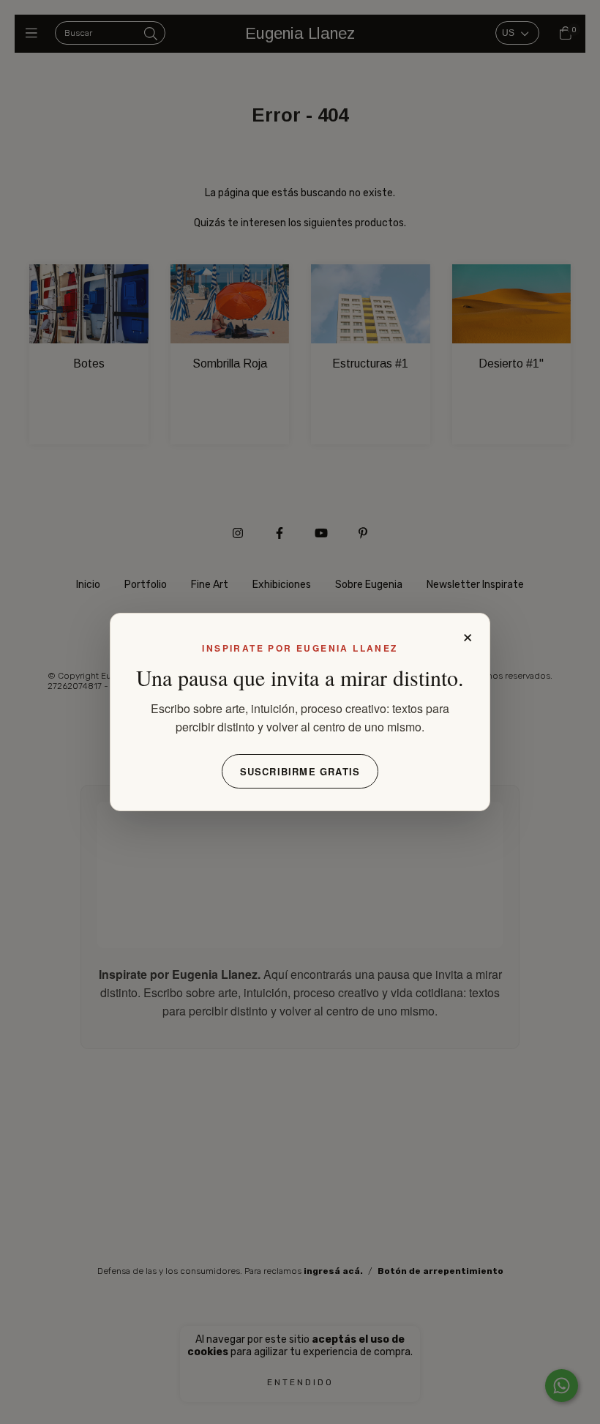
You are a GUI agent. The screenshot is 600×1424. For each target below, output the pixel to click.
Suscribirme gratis (300, 771)
